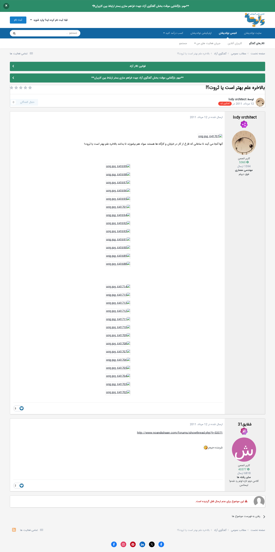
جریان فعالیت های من (208, 43)
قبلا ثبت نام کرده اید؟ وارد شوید (49, 20)
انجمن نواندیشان (228, 33)
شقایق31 (245, 425)
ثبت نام (18, 20)
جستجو (183, 43)
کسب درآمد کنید (174, 33)
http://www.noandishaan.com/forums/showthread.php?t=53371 (180, 432)
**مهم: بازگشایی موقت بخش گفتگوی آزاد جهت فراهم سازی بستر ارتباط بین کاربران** (140, 6)
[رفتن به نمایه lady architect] (260, 102)
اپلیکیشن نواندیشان (201, 33)
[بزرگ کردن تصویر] (210, 136)
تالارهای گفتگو (257, 43)
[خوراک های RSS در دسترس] (14, 530)
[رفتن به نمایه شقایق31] (244, 449)
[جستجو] (14, 33)
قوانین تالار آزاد (138, 66)
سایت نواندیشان (253, 33)
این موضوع (29, 33)
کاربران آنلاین (235, 43)
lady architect (237, 99)
